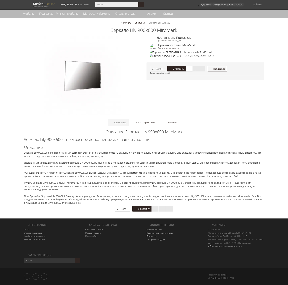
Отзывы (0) (170, 122)
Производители (154, 229)
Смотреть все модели (168, 48)
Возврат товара (93, 232)
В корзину (178, 68)
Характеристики (145, 122)
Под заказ (46, 14)
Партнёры (151, 236)
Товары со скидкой (155, 239)
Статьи (167, 14)
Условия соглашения (34, 239)
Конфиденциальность (35, 236)
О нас (27, 229)
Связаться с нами (94, 229)
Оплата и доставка (33, 232)
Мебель (29, 14)
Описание (120, 122)
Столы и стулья (126, 14)
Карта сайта (91, 236)
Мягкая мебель (67, 14)
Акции (151, 14)
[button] (219, 4)
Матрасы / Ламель (97, 14)
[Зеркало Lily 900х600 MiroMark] (83, 75)
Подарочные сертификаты (159, 232)
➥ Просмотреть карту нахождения (225, 246)
